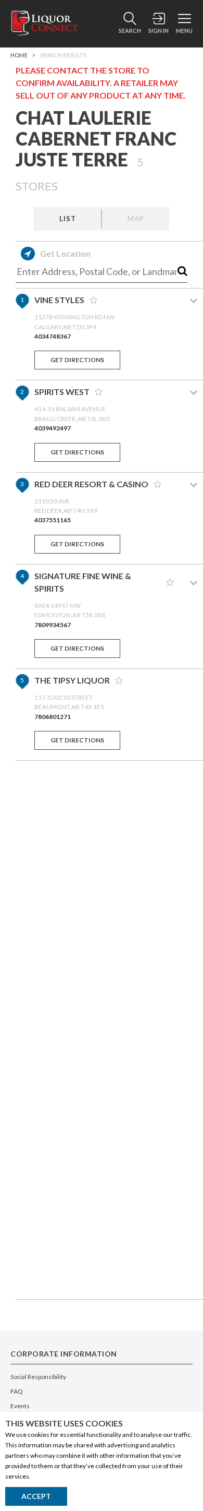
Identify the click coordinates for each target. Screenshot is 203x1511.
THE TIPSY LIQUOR (72, 680)
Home (19, 55)
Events (20, 1406)
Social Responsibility (38, 1377)
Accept (36, 1496)
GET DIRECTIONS (77, 360)
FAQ (16, 1391)
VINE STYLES (59, 300)
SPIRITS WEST (62, 392)
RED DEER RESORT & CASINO (91, 484)
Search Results (63, 55)
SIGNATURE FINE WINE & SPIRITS (82, 582)
